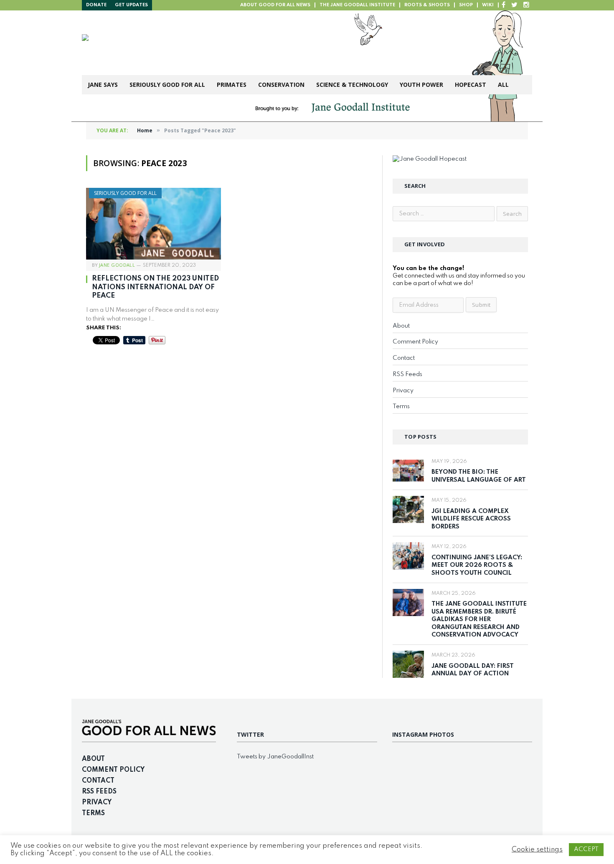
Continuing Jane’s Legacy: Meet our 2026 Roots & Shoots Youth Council (476, 565)
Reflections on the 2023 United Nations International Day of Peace (155, 287)
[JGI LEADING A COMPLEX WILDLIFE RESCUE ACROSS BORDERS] (408, 509)
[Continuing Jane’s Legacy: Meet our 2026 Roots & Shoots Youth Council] (408, 555)
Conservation (281, 84)
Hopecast (470, 84)
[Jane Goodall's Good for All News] (211, 42)
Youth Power (421, 84)
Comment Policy (415, 342)
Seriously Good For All (167, 84)
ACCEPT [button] (586, 849)
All (503, 84)
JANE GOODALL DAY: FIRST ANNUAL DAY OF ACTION (472, 670)
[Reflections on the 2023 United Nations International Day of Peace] (153, 224)
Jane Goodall (117, 265)
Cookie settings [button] (537, 849)
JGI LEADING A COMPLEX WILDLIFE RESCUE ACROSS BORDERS (471, 519)
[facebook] (503, 5)
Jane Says (103, 84)
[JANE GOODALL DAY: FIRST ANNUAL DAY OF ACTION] (408, 664)
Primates (231, 84)
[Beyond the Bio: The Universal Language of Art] (408, 470)
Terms (401, 406)
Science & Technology (352, 84)
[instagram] (526, 5)
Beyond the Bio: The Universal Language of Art (478, 476)
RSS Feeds (407, 374)
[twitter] (514, 5)
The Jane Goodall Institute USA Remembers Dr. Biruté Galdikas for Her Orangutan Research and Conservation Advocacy (479, 619)
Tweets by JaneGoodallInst (275, 757)
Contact (404, 358)
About (401, 326)
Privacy (403, 391)
